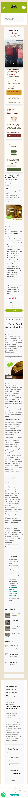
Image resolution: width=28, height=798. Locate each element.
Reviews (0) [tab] (19, 319)
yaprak (7, 195)
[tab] (9, 319)
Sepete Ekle (14, 310)
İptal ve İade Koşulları (11, 708)
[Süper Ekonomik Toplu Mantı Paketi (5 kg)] (7, 615)
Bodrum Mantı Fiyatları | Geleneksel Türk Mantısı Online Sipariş (16, 620)
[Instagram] (13, 773)
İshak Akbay (13, 71)
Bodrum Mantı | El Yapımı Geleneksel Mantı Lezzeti (16, 627)
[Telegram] (19, 773)
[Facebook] (8, 773)
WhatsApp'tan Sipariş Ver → (14, 92)
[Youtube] (17, 773)
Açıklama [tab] (9, 319)
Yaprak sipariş (8, 199)
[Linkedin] (15, 773)
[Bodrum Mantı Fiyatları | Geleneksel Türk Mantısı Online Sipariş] (7, 622)
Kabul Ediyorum (14, 795)
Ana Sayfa (7, 18)
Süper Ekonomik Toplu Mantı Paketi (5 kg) (16, 614)
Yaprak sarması (9, 19)
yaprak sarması (13, 195)
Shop (13, 18)
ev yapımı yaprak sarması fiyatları (14, 190)
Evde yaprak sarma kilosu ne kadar (12, 192)
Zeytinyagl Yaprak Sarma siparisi (13, 201)
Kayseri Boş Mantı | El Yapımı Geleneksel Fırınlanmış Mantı (16, 633)
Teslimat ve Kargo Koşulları (13, 706)
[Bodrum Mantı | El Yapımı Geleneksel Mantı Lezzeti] (7, 628)
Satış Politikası (10, 704)
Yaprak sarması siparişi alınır (12, 197)
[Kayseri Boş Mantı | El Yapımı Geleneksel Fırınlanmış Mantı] (7, 635)
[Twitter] (10, 773)
